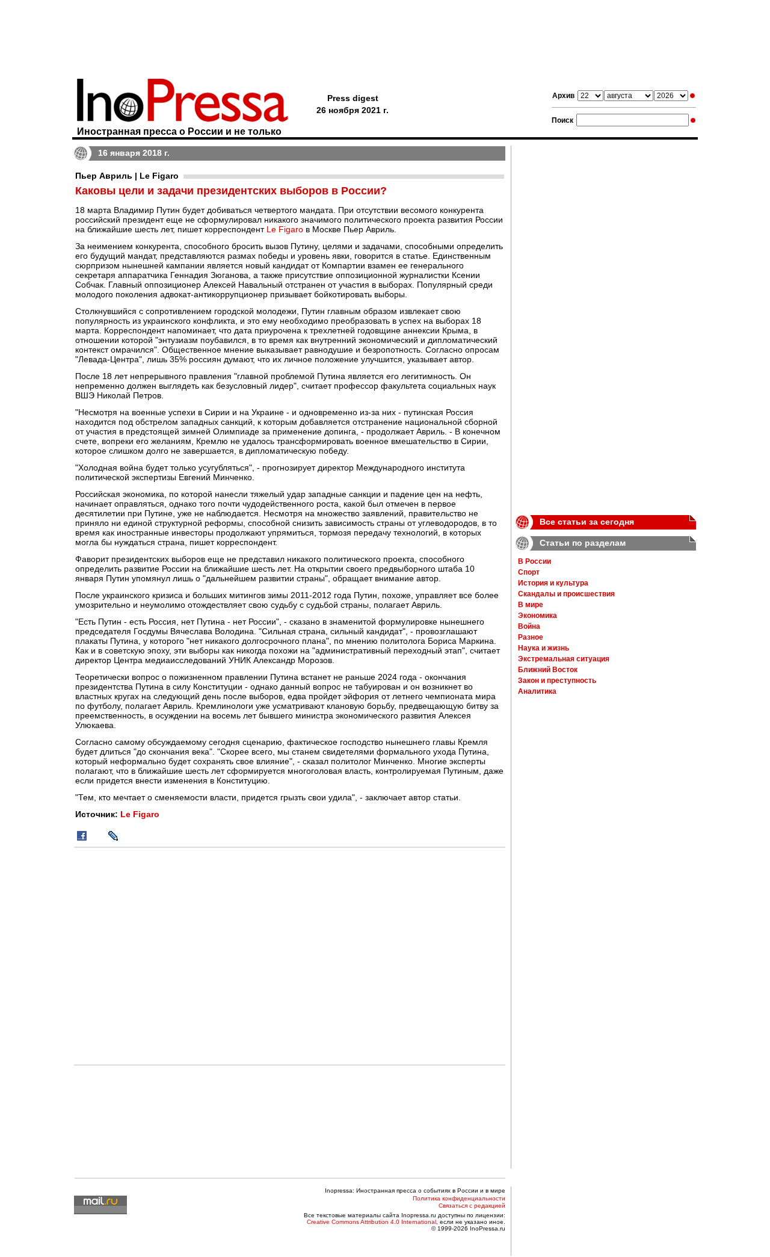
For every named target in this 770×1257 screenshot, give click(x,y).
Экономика (537, 615)
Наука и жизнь (543, 648)
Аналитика (537, 691)
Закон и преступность (557, 680)
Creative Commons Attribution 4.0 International (371, 1221)
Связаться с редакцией (472, 1205)
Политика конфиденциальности (459, 1198)
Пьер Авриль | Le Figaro (127, 176)
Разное (530, 637)
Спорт (529, 572)
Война (529, 626)
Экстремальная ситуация (563, 659)
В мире (530, 605)
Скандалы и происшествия (566, 594)
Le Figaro (284, 229)
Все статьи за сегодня (587, 522)
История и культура (553, 583)
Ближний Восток (548, 670)
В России (534, 561)
